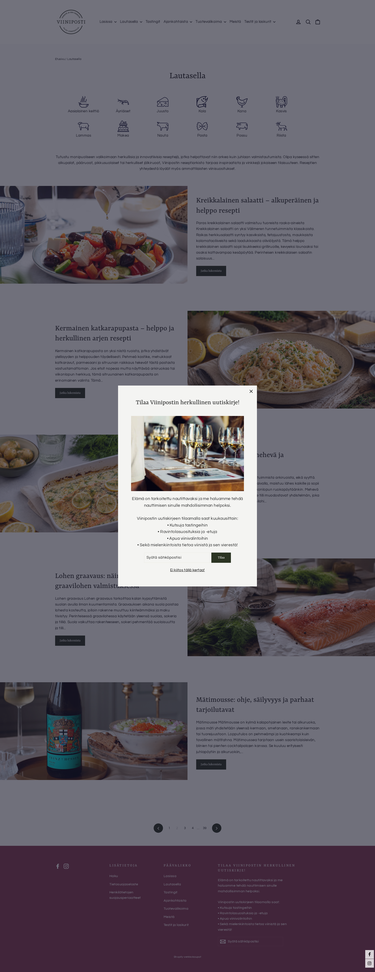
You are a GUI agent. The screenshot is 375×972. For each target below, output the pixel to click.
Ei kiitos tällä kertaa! (187, 570)
